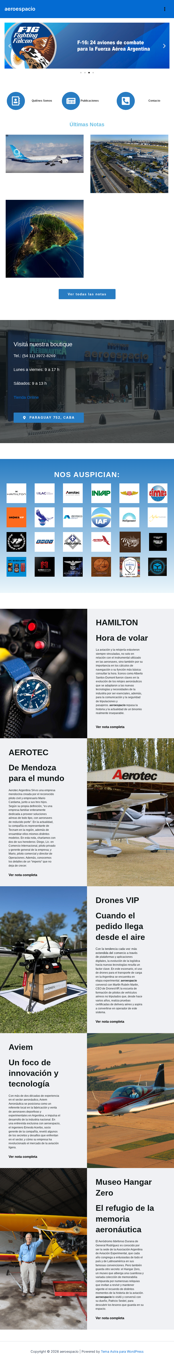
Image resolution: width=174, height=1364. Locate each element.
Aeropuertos (131, 180)
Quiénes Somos (42, 100)
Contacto (154, 100)
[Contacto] (126, 101)
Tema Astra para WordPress (122, 1352)
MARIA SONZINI (61, 172)
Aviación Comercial (46, 177)
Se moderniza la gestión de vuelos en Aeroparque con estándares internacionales (129, 154)
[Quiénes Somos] (16, 101)
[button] (9, 46)
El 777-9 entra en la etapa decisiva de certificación (44, 154)
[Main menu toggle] (164, 9)
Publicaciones (90, 100)
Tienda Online (26, 397)
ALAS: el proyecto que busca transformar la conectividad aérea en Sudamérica (44, 229)
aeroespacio (20, 9)
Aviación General (61, 255)
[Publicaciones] (71, 101)
